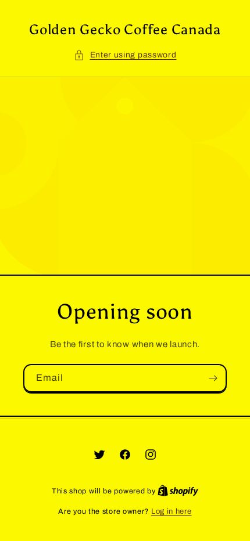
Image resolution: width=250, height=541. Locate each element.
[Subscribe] (213, 378)
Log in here (171, 511)
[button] (125, 55)
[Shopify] (178, 491)
